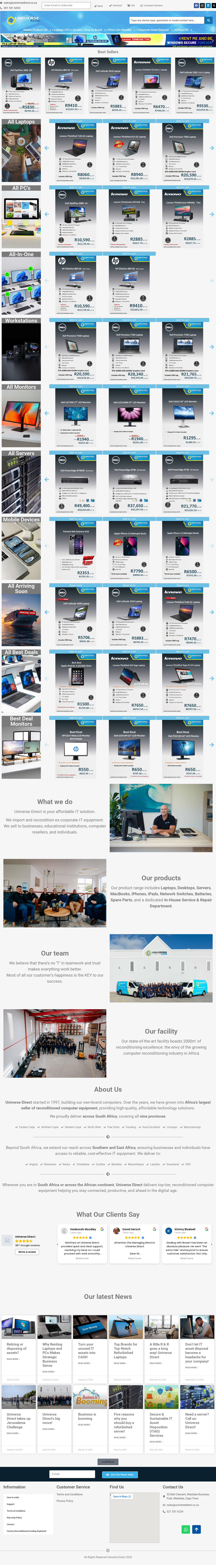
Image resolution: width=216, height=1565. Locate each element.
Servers (77, 29)
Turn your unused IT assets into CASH (87, 1350)
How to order (13, 1497)
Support (10, 1504)
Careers (11, 1524)
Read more (129, 585)
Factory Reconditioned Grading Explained (26, 1531)
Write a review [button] (27, 1252)
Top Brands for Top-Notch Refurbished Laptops (125, 1350)
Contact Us (181, 29)
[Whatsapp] (186, 1529)
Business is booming (87, 1416)
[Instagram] (202, 5)
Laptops (58, 29)
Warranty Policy (14, 1517)
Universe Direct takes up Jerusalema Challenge (19, 1420)
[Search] (208, 20)
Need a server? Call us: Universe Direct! (197, 1420)
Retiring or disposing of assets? (16, 1348)
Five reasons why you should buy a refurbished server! (124, 1422)
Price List (114, 29)
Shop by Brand (93, 29)
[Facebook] (196, 5)
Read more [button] (82, 1258)
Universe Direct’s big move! (51, 1418)
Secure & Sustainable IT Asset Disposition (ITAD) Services (161, 1425)
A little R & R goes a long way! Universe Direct (161, 1350)
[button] (4, 40)
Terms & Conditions (16, 1511)
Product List (40, 29)
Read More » (13, 1359)
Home (27, 29)
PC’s (68, 29)
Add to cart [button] (75, 121)
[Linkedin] (208, 5)
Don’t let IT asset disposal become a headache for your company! (197, 1352)
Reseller (127, 29)
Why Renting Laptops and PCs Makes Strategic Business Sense (52, 1355)
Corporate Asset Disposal (153, 29)
